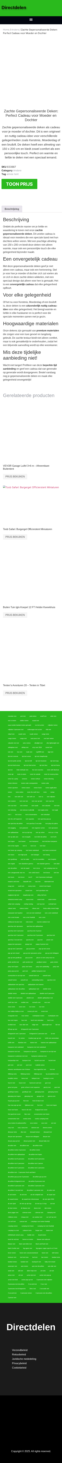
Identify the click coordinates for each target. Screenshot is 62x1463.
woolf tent (43, 716)
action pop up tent (27, 1279)
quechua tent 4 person (34, 931)
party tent (56, 966)
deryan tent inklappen (32, 1136)
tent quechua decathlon (15, 823)
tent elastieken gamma (26, 863)
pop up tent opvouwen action (32, 953)
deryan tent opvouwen (15, 1136)
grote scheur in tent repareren (30, 1087)
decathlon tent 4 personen (16, 1163)
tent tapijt (55, 810)
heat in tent (11, 1083)
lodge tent (35, 1024)
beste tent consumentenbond (29, 1253)
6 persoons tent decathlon (16, 1284)
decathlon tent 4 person (35, 1163)
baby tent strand (50, 1262)
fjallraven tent (29, 1105)
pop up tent (29, 957)
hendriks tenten (13, 1078)
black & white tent (13, 1248)
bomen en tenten (28, 1239)
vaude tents (22, 734)
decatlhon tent (24, 1145)
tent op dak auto (13, 837)
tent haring (46, 855)
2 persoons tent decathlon (44, 1293)
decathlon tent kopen (35, 1154)
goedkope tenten (13, 1092)
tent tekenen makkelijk (27, 810)
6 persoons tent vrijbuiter (44, 1279)
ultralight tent (38, 743)
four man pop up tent (14, 1105)
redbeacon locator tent (15, 922)
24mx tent (32, 1288)
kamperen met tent (14, 1051)
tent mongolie (26, 837)
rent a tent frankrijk (29, 917)
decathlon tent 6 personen (36, 1159)
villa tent (48, 729)
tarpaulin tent (27, 881)
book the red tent (13, 1239)
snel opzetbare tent (42, 890)
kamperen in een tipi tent (48, 1051)
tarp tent (37, 881)
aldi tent (20, 1271)
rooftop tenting (28, 904)
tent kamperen (33, 841)
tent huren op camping (15, 850)
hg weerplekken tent (52, 1074)
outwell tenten (12, 980)
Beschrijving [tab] (12, 209)
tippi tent (50, 752)
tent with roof (19, 796)
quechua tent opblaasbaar (35, 926)
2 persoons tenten (26, 1293)
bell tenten (55, 1253)
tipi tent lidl (28, 761)
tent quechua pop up (44, 819)
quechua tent (51, 935)
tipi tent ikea (43, 765)
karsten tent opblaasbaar (48, 1042)
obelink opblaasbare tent (45, 998)
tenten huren (38, 788)
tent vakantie (46, 805)
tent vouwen (12, 801)
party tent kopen (13, 966)
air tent (52, 1271)
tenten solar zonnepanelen (29, 783)
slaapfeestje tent (28, 895)
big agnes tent (27, 1248)
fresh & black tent (38, 1101)
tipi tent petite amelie (14, 761)
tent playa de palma (51, 823)
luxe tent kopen (13, 1020)
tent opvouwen (53, 828)
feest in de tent (26, 1110)
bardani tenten (12, 1262)
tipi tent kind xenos (14, 765)
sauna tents (29, 899)
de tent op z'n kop (40, 1203)
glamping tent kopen (14, 1096)
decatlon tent (12, 1145)
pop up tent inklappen (52, 953)
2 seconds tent (44, 1288)
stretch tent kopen (45, 886)
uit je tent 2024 (37, 747)
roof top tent (41, 904)
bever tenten (12, 1253)
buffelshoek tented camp (15, 1235)
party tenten (54, 962)
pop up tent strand (13, 953)
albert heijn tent (32, 1271)
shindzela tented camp (15, 899)
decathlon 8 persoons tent (37, 1181)
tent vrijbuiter (51, 796)
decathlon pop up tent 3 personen (18, 1177)
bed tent (34, 1257)
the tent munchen (37, 770)
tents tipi (10, 774)
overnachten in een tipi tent (16, 975)
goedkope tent (26, 1092)
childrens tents (12, 1217)
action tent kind (13, 1279)
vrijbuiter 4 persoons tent (15, 729)
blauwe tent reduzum (43, 1239)
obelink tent (30, 998)
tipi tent (10, 770)
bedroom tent (12, 1257)
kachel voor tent (40, 1060)
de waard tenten (13, 1199)
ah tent (21, 1275)
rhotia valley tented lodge (51, 908)
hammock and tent (35, 1083)
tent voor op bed (37, 801)
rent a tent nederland (51, 913)
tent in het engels (13, 846)
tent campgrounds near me (16, 872)
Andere (15, 29)
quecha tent (30, 940)
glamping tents (39, 1092)
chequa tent (24, 1217)
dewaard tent (48, 1132)
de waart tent (51, 1194)
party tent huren (27, 966)
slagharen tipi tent (13, 895)
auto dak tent (52, 1266)
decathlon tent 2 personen (36, 1168)
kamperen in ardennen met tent (18, 1056)
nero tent (47, 1002)
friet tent (26, 1101)
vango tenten (12, 738)
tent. (9, 796)
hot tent (52, 1069)
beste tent (45, 1253)
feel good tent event (14, 1114)
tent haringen (35, 855)
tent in (25, 846)
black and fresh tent (42, 1244)
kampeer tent (26, 1060)
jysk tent (10, 1065)
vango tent (23, 738)
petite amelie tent (13, 962)
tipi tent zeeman (13, 756)
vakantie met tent (13, 743)
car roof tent (12, 1221)
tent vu (41, 796)
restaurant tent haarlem (15, 913)
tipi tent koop (54, 761)
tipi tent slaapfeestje (41, 756)
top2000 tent (40, 752)
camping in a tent (13, 1230)
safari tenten (52, 899)
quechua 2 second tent (15, 940)
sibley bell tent (41, 895)
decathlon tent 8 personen (16, 1159)
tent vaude (35, 805)
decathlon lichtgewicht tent (16, 1181)
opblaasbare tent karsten (35, 984)
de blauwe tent (25, 1208)
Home (6, 29)
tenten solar (45, 783)
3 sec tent (44, 1284)
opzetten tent (51, 980)
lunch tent (50, 1020)
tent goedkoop (12, 859)
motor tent (44, 1011)
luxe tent (24, 1020)
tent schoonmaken (31, 814)
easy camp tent (23, 1127)
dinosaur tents (12, 1132)
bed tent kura (24, 1257)
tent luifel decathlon (40, 837)
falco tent (27, 1114)
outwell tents (47, 975)
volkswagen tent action (34, 729)
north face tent (12, 1002)
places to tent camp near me (45, 957)
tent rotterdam (45, 814)
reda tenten (29, 922)
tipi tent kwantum (41, 761)
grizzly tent (47, 1087)
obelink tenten (12, 993)
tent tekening (12, 810)
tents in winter (21, 774)
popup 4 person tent (42, 944)
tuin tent (10, 752)
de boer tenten (12, 1208)
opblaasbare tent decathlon (16, 989)
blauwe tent (11, 1244)
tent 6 (30, 877)
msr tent (41, 1007)
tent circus (36, 868)
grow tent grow (12, 1087)
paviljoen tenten (41, 962)
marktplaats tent (53, 1016)
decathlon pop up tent (39, 1177)
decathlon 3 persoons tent (36, 1185)
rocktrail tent (52, 904)
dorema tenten (47, 1127)
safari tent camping (14, 904)
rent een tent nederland (33, 913)
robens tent (35, 908)
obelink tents (47, 989)
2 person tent (12, 1297)
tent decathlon (12, 868)
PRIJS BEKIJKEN (15, 476)
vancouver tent (35, 738)
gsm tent (48, 1083)
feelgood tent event (41, 1110)
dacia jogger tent (13, 1212)
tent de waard (25, 868)
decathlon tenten (35, 1150)
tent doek (57, 863)
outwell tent (24, 980)
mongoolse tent (13, 1016)
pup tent (40, 940)
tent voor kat (50, 801)
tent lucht (53, 837)
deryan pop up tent (14, 1141)
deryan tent (46, 1136)
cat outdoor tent (37, 1217)
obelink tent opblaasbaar (28, 993)
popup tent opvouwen (14, 944)
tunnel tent (49, 747)
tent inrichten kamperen (49, 841)
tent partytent (24, 828)
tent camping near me (50, 868)
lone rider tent (24, 1024)
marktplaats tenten (38, 1016)
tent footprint (52, 859)
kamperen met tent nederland (36, 1047)
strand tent (28, 890)
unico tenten (27, 743)
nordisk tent (24, 1002)
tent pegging (12, 828)
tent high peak (22, 855)
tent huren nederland (32, 850)
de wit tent (23, 1194)
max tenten (25, 1016)
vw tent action (39, 725)
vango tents (45, 734)
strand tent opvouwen (15, 890)
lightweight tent (47, 1024)
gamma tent (51, 1096)
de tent (52, 1203)
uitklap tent (25, 747)
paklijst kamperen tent (39, 971)
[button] (31, 19)
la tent (53, 1033)
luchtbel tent (12, 1024)
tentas (52, 792)
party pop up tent (13, 971)
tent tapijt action (43, 810)
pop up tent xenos (44, 949)
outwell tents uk (34, 975)
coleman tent (39, 1212)
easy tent (11, 1127)
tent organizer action (38, 828)
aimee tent (13, 174)
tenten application (51, 788)
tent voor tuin (24, 801)
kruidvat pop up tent (35, 1038)
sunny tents (32, 886)
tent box (56, 872)
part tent (25, 971)
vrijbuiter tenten (52, 725)
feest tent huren (13, 1110)
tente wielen (19, 792)
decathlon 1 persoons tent (35, 1190)
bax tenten (44, 1257)
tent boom (11, 877)
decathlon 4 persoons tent (16, 1185)
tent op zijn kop (27, 832)
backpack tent (36, 1262)
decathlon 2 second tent (15, 1190)
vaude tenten (34, 734)
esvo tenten (33, 1123)
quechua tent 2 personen (35, 935)
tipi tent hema (55, 765)
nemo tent (22, 1007)
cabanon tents (27, 1230)
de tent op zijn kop (25, 1203)
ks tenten (22, 1038)
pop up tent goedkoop (15, 957)
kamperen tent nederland (15, 1047)
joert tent (29, 1065)
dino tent (23, 1132)
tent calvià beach (34, 872)
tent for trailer (25, 859)
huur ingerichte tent (40, 1069)
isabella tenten (40, 1065)
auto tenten (24, 1266)
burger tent (39, 1230)
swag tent (11, 886)
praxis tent (49, 940)
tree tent (19, 752)
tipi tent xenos (26, 756)
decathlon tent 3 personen (16, 1168)
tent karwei (22, 841)
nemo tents (11, 1007)
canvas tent (23, 1221)
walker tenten (24, 720)
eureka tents (27, 1118)
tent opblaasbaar (13, 832)
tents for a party (13, 779)
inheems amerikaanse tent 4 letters (19, 1069)
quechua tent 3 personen (15, 935)
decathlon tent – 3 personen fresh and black (22, 1172)
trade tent (29, 752)
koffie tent (11, 1042)
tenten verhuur (35, 779)
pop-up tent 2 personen (15, 949)
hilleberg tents (12, 1074)
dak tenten (48, 1208)
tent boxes (46, 872)
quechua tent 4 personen (15, 931)
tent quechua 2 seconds (34, 823)
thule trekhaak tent (22, 770)
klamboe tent (22, 1042)
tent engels (11, 863)
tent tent (56, 805)
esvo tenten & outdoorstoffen (17, 1123)
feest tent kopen (51, 1105)
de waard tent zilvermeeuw (30, 1199)
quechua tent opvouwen (15, 926)
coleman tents (26, 1212)
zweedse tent (12, 716)
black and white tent (25, 1244)
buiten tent (49, 1230)
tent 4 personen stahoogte (44, 877)
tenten (10, 792)
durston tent (35, 1127)
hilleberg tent (38, 1074)
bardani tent (24, 1262)
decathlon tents (37, 1145)
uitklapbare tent (13, 747)
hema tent (25, 1078)
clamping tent (51, 1212)
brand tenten (42, 1235)
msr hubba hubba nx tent (16, 1011)
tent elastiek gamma (43, 863)
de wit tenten (12, 1194)
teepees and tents (13, 881)
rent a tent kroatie (13, 917)
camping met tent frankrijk (45, 1226)
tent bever (21, 877)
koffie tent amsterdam (52, 1038)
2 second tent (12, 1293)
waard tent (35, 720)
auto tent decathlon (38, 1266)
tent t (9, 814)
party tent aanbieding (42, 966)
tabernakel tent (49, 881)
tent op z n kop (53, 832)
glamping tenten (53, 1092)
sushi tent (21, 886)
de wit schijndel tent (37, 1194)
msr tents (32, 1007)
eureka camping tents (41, 1118)
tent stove (18, 814)
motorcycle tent (32, 1011)
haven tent (22, 1083)
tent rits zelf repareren (15, 819)
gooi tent (57, 1087)
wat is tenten (12, 720)
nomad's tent (36, 1002)
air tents (43, 1271)
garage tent (40, 1096)
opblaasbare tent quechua (16, 984)
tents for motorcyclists (51, 774)
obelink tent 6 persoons (47, 993)
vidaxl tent (11, 734)
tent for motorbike (38, 859)
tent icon (33, 846)
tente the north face (33, 792)
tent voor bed (12, 805)
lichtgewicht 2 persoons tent (38, 1033)
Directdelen (14, 7)
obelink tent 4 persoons (15, 998)
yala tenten (32, 716)
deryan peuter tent (29, 1141)
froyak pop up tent (13, 1101)
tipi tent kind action (30, 765)
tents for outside (35, 774)
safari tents (40, 899)
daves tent (37, 1208)
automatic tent (12, 1266)
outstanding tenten (37, 980)
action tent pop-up (45, 1275)
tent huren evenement (49, 850)
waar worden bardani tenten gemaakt (19, 725)
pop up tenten (30, 949)
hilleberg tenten (25, 1074)
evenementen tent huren (41, 1114)
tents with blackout (53, 770)
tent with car (31, 796)
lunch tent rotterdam (37, 1020)
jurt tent (19, 1065)
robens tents (12, 908)
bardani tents (56, 1257)
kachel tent (52, 1060)
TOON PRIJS (19, 184)
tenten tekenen (12, 783)
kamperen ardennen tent (39, 1056)
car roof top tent (51, 1217)
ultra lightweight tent (52, 743)
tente (45, 792)
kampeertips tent (13, 1060)
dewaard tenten (35, 1132)
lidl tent (58, 1024)
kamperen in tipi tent (30, 1051)
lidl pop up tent (12, 1029)
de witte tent (51, 1190)
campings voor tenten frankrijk (40, 1221)
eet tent (53, 1123)
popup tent (28, 944)
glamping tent (29, 1096)
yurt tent (23, 716)
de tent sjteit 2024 (48, 1199)
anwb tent (11, 1271)
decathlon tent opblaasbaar (16, 1154)
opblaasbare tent (34, 989)
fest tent (40, 1105)
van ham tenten (49, 738)
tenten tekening (49, 779)
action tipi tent (31, 1275)
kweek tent (11, 1038)
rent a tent (42, 917)
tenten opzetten (13, 788)
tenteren (24, 779)
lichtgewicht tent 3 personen (30, 1029)
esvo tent (44, 1123)
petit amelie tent (28, 962)
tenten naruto (26, 788)
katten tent (33, 1042)
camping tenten (13, 1226)
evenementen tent (13, 1118)
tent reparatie (30, 819)
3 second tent (32, 1284)
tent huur (42, 846)
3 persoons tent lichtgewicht (17, 1288)
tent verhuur (24, 805)
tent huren (11, 855)
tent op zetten (40, 832)
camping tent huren (28, 1226)
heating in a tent (48, 1078)
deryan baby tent (44, 1141)
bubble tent (30, 1235)
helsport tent (36, 1078)
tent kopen (11, 841)
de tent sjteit (12, 1203)
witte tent (53, 716)
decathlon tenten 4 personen (17, 1150)
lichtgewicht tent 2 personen (17, 1033)
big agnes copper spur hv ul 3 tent (46, 1248)
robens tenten (24, 908)
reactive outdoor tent (43, 922)
